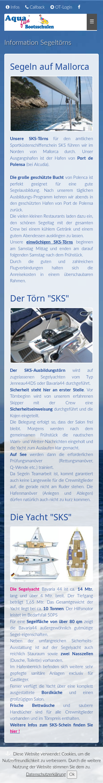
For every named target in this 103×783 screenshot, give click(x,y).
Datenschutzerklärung (46, 774)
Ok (72, 774)
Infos (14, 7)
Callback (37, 7)
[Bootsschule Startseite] (29, 22)
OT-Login (63, 7)
